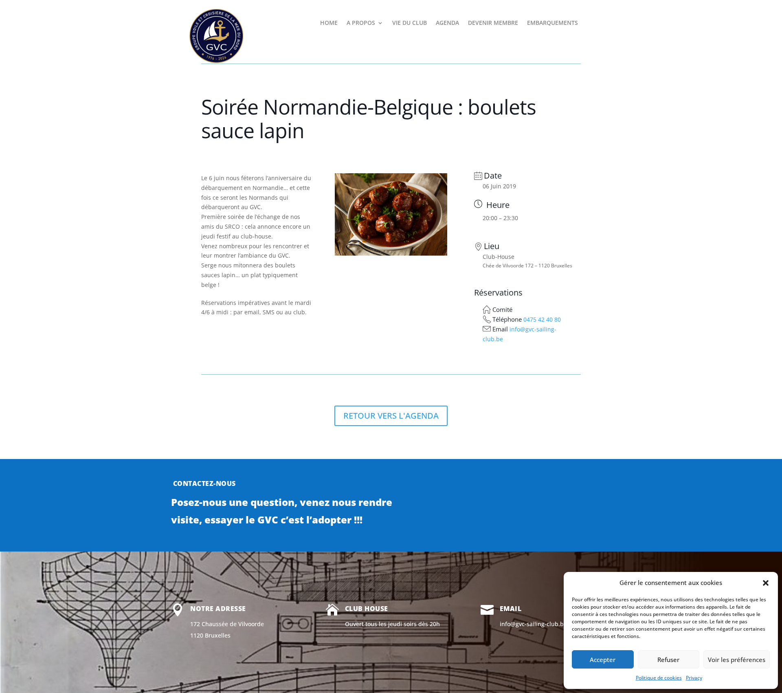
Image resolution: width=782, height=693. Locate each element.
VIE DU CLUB (409, 23)
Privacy (694, 677)
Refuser (668, 659)
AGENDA (447, 23)
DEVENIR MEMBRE (493, 23)
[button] (766, 583)
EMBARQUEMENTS (552, 23)
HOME (329, 23)
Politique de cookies (659, 677)
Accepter (602, 659)
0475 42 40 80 (542, 319)
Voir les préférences (736, 659)
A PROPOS (361, 23)
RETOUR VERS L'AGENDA (391, 415)
